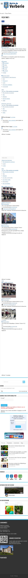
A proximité (5, 86)
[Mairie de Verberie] (14, 5)
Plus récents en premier (8, 92)
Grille (7, 186)
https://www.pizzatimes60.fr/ (9, 53)
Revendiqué (5, 181)
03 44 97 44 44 (13, 52)
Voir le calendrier (22, 391)
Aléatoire (5, 96)
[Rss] (11, 576)
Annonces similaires (7, 84)
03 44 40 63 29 (13, 207)
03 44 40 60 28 (13, 229)
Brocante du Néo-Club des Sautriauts (17, 457)
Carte (4, 82)
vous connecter (12, 120)
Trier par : (10, 91)
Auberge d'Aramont (6, 202)
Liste (4, 186)
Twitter (5, 65)
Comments (16, 443)
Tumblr (5, 68)
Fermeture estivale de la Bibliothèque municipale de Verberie (17, 464)
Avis (4, 79)
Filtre (3, 89)
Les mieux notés (6, 179)
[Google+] (12, 576)
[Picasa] (15, 576)
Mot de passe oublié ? (18, 429)
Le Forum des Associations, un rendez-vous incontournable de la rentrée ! (18, 452)
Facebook (6, 63)
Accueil (2, 13)
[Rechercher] (24, 382)
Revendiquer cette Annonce (9, 77)
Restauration (6, 47)
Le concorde (4, 224)
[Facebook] (14, 576)
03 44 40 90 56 (13, 326)
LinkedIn (6, 70)
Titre (4, 94)
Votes (4, 112)
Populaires (9, 443)
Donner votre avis (7, 103)
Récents (3, 443)
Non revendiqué (6, 183)
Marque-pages (5, 75)
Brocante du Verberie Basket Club (17, 445)
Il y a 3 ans (12, 117)
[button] (2, 391)
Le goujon (4, 320)
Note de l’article (6, 98)
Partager (5, 61)
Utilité (4, 100)
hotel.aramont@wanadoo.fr (9, 208)
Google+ (6, 67)
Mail (5, 72)
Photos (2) (5, 80)
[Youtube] (17, 576)
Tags (22, 443)
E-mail (3, 398)
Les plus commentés (7, 177)
